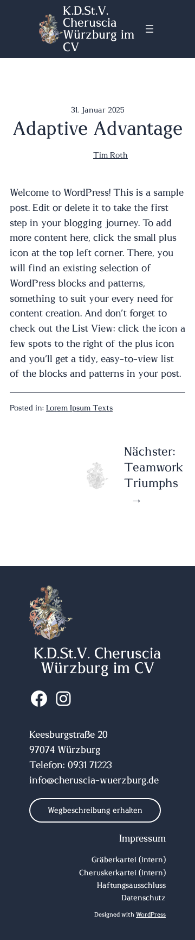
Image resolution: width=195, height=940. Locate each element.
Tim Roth (110, 155)
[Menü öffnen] (149, 28)
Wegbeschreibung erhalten (95, 810)
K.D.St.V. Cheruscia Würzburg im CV (98, 29)
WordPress (151, 915)
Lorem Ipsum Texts (79, 408)
